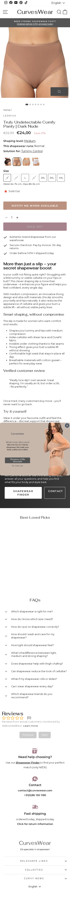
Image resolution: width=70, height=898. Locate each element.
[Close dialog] (67, 425)
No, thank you (17, 466)
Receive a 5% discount (17, 460)
